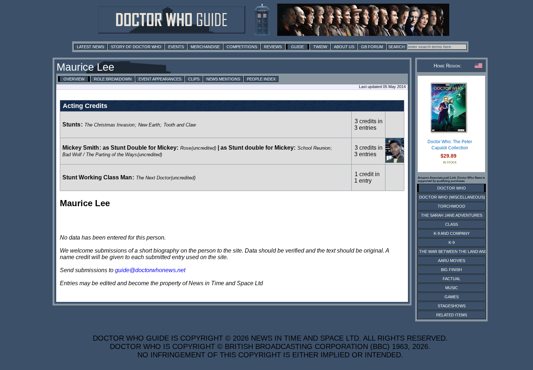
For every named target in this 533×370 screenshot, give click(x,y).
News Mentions (223, 79)
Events (176, 47)
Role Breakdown (113, 79)
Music (451, 288)
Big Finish (451, 269)
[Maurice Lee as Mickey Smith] (394, 161)
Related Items (451, 315)
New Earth (149, 125)
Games (452, 297)
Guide (297, 47)
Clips (193, 79)
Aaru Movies (451, 260)
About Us (344, 47)
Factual (451, 279)
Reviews (273, 47)
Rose (185, 148)
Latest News (90, 47)
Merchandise (205, 47)
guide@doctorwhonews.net (150, 270)
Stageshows (452, 306)
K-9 (452, 242)
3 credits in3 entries (368, 124)
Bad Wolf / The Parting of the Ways (99, 154)
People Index (261, 79)
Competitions (242, 47)
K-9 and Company (452, 233)
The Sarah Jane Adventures (451, 215)
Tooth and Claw (180, 125)
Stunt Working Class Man (97, 177)
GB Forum (372, 47)
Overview (73, 79)
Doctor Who (451, 188)
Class (451, 224)
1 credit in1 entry (367, 177)
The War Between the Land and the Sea (462, 251)
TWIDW (320, 47)
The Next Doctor (153, 177)
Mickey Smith (80, 148)
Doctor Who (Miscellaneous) (452, 197)
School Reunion (313, 148)
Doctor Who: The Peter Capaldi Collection (449, 145)
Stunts (71, 124)
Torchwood (451, 206)
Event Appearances (160, 79)
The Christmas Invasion (109, 125)
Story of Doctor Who (136, 47)
